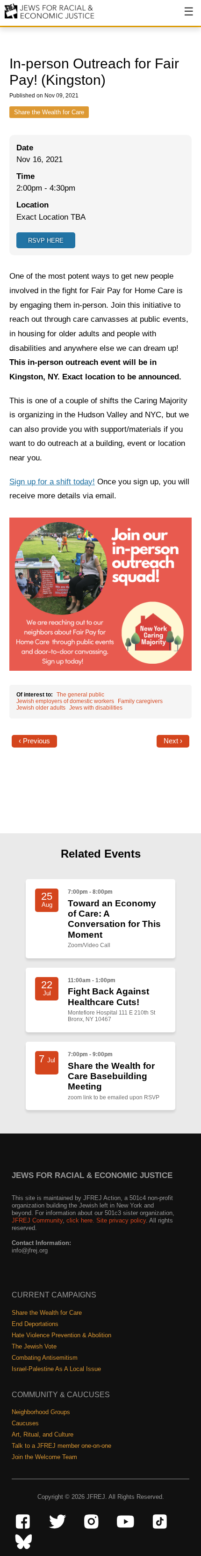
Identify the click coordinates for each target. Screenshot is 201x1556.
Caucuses (25, 1423)
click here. (80, 1220)
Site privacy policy (121, 1220)
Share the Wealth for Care (49, 112)
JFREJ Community (37, 1220)
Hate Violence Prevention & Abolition (61, 1335)
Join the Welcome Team (44, 1456)
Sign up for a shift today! (52, 481)
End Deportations (35, 1323)
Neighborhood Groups (41, 1411)
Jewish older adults (40, 707)
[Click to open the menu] (183, 16)
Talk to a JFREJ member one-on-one (61, 1445)
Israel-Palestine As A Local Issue (56, 1368)
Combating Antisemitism (45, 1357)
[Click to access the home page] (49, 18)
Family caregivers (140, 701)
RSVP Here (46, 240)
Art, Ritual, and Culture (42, 1434)
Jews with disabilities (95, 707)
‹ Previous (34, 741)
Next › (173, 741)
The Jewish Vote (34, 1346)
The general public (80, 694)
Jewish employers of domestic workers (65, 701)
